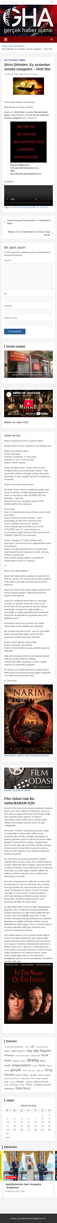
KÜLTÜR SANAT (11, 60)
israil (6, 1081)
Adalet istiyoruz (18, 1051)
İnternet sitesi (10, 318)
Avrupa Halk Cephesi (22, 1056)
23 (49, 1126)
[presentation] (49, 1147)
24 (8, 1130)
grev (42, 1071)
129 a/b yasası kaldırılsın (13, 1047)
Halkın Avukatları (44, 1075)
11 (14, 1122)
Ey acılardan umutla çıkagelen (23, 207)
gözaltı (33, 1075)
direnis (23, 1061)
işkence (12, 1082)
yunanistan (9, 1088)
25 (14, 1130)
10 (8, 1122)
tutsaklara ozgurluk (42, 1084)
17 (8, 1126)
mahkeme (29, 1082)
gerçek (16, 1070)
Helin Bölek (25, 1078)
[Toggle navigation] (5, 39)
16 (49, 1122)
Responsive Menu (52, 2)
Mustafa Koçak (41, 1081)
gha (21, 74)
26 (21, 1130)
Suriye (22, 1085)
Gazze (6, 1070)
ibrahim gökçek (42, 1078)
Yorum (8, 260)
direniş (33, 1060)
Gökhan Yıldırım (22, 1075)
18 (14, 1126)
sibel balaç (13, 1085)
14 (35, 1122)
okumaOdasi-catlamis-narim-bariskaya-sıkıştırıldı (26, 755)
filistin (41, 1065)
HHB (32, 1078)
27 (28, 1130)
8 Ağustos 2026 (13, 1191)
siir (38, 207)
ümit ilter (44, 207)
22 (42, 1126)
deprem (16, 1061)
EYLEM (34, 1066)
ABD (32, 1046)
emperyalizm (21, 1065)
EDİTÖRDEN (11, 1177)
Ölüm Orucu (22, 1088)
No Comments (31, 74)
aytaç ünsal (35, 1056)
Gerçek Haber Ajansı (29, 1071)
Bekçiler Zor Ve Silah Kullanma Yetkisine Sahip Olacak (29, 233)
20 (28, 1126)
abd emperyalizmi (42, 1047)
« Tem (7, 1137)
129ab (27, 1047)
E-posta (7, 306)
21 (35, 1126)
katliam (20, 1081)
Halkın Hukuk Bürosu (12, 1079)
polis (6, 1085)
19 (21, 1126)
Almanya (9, 1055)
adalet (7, 1051)
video (22, 60)
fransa (49, 1066)
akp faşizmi (42, 1051)
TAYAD (28, 1084)
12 (21, 1122)
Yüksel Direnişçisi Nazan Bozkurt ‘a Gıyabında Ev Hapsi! (29, 222)
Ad (5, 293)
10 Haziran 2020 (11, 74)
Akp (29, 1050)
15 (42, 1122)
